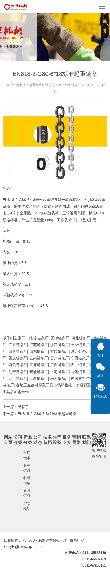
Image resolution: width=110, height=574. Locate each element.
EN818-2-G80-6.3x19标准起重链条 (47, 414)
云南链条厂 (38, 358)
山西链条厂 (18, 351)
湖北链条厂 (80, 351)
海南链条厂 (59, 378)
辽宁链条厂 (18, 372)
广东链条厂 (18, 345)
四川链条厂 (80, 365)
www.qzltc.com (32, 547)
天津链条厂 (60, 338)
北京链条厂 (39, 338)
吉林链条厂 (80, 345)
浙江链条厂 (59, 345)
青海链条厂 (38, 365)
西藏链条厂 (18, 365)
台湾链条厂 (18, 378)
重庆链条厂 (18, 358)
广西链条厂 (59, 365)
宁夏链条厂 (80, 358)
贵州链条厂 (59, 358)
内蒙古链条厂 (82, 378)
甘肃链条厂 (59, 351)
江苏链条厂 (38, 345)
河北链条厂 (81, 338)
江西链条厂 (38, 378)
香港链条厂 (80, 372)
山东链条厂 (38, 351)
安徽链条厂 (38, 372)
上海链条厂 (59, 372)
